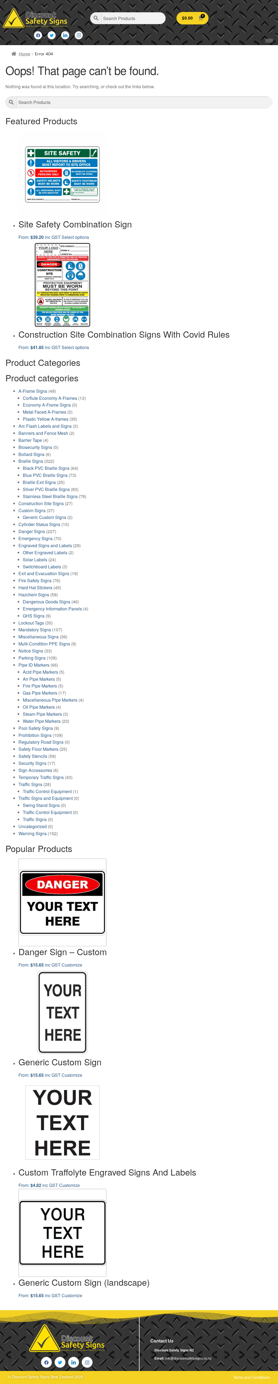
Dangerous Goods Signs (46, 601)
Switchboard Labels (42, 566)
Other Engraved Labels (45, 552)
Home (24, 54)
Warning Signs (32, 833)
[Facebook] (38, 35)
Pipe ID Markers (33, 665)
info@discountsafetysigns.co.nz (188, 1358)
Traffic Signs (30, 784)
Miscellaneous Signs (38, 637)
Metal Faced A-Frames (44, 412)
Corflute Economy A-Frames (50, 398)
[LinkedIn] (65, 35)
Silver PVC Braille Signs (46, 489)
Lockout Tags (31, 623)
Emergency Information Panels (52, 609)
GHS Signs (34, 616)
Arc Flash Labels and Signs (45, 426)
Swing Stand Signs (41, 805)
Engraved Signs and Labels (45, 545)
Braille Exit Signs (39, 482)
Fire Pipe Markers (40, 686)
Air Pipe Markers (39, 679)
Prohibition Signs (35, 735)
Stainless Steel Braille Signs (50, 496)
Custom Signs (32, 510)
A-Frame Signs (32, 391)
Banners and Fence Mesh (43, 433)
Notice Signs (30, 651)
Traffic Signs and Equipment (45, 798)
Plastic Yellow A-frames (45, 419)
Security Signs (32, 763)
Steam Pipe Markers (42, 714)
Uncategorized (32, 826)
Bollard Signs (31, 454)
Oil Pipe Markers (39, 707)
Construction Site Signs (41, 503)
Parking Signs (32, 658)
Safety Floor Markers (38, 749)
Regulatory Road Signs (41, 742)
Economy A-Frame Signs (47, 405)
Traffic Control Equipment (47, 791)
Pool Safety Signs (35, 728)
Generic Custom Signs (44, 517)
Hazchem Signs (33, 594)
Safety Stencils (32, 756)
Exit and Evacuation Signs (43, 573)
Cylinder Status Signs (39, 524)
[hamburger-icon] (269, 41)
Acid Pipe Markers (40, 672)
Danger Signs (31, 531)
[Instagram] (79, 35)
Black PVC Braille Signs (46, 468)
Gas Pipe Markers (40, 693)
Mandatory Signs (34, 629)
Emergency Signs (35, 538)
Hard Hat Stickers (35, 587)
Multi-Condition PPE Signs (44, 644)
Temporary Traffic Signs (41, 777)
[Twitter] (52, 35)
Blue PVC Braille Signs (45, 475)
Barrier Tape (30, 440)
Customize (72, 965)
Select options (75, 237)
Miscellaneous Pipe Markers (50, 700)
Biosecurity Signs (35, 447)
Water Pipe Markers (42, 721)
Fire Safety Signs (35, 580)
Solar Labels (35, 559)
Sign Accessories (35, 770)
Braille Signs (30, 461)
